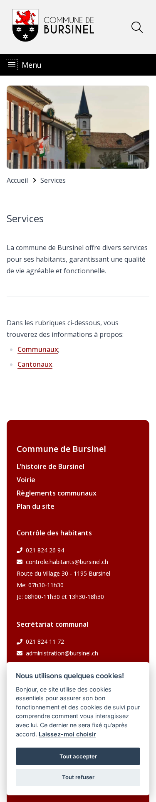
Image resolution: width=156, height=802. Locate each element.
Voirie (26, 479)
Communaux (37, 349)
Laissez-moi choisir (67, 734)
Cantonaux (34, 364)
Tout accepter (78, 756)
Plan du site (35, 506)
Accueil (17, 180)
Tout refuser (78, 777)
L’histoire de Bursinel (50, 466)
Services (53, 180)
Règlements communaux (57, 493)
